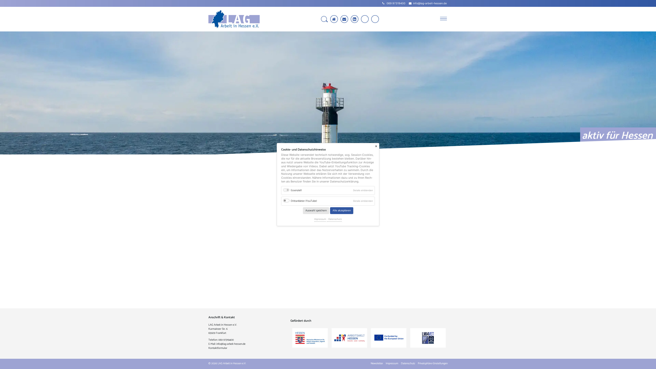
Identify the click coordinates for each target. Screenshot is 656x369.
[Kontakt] (344, 19)
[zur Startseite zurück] (334, 19)
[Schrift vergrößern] (365, 19)
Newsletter (377, 363)
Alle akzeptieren (342, 210)
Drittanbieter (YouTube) (304, 201)
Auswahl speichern (316, 210)
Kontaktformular (217, 348)
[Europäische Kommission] (389, 338)
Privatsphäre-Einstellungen (433, 363)
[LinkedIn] (354, 19)
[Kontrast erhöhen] (375, 19)
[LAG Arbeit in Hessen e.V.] (234, 19)
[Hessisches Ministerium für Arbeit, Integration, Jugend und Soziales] (310, 338)
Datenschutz (335, 219)
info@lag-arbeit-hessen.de (230, 344)
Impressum (320, 219)
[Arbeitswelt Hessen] (349, 338)
